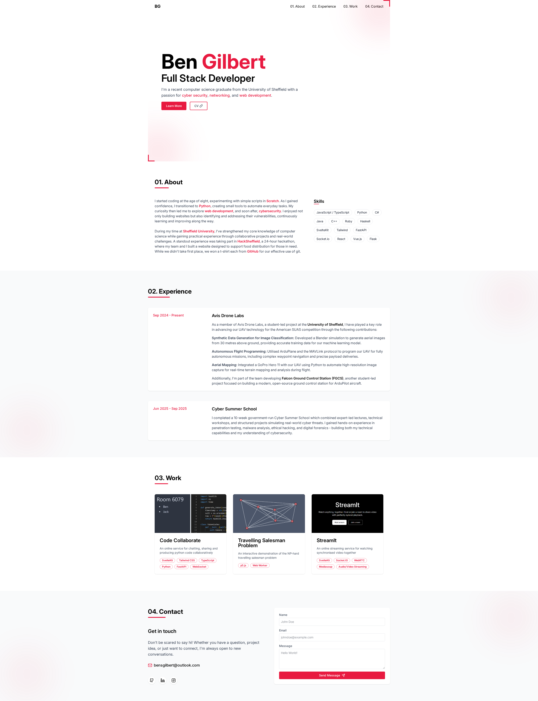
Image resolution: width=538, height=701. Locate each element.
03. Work (350, 6)
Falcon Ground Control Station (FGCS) (312, 378)
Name (283, 615)
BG (158, 6)
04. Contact (374, 6)
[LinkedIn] (162, 680)
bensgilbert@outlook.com (177, 665)
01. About (297, 6)
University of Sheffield (325, 324)
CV (196, 106)
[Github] (152, 680)
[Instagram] (173, 680)
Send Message (329, 675)
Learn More (174, 106)
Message (285, 646)
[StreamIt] (347, 513)
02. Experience (324, 6)
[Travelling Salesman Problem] (269, 513)
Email (283, 630)
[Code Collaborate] (190, 513)
